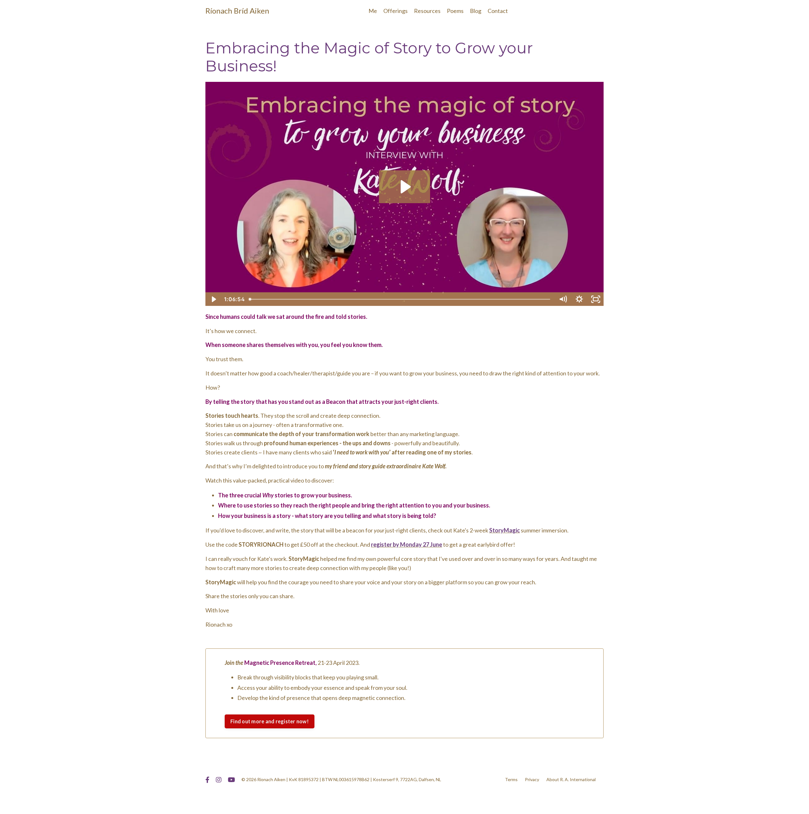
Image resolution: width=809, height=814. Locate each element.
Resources (427, 10)
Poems (455, 10)
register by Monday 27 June (406, 544)
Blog (475, 10)
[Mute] (563, 299)
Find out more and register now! (269, 721)
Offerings (395, 10)
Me (372, 10)
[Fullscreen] (595, 299)
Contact (498, 10)
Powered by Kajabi (585, 797)
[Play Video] (213, 299)
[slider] (400, 299)
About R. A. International (571, 779)
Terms (511, 779)
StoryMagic (504, 530)
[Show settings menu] (579, 299)
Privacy (532, 779)
